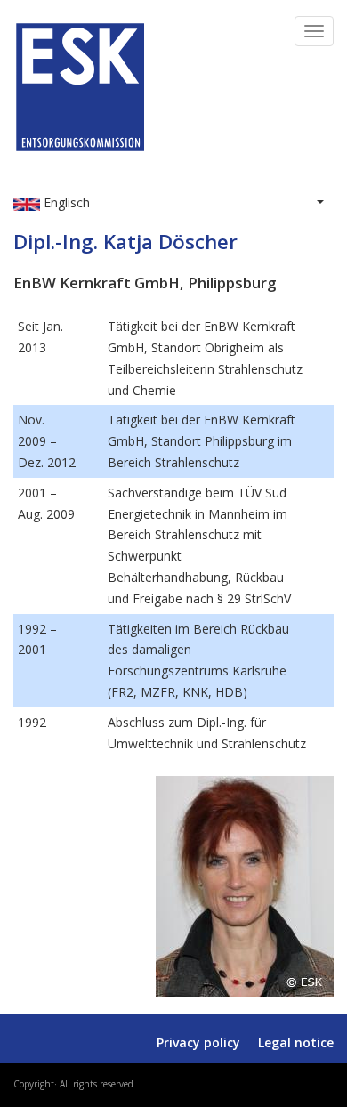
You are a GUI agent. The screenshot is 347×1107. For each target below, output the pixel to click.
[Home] (80, 83)
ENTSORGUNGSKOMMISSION (175, 170)
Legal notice (296, 1042)
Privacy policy (198, 1042)
